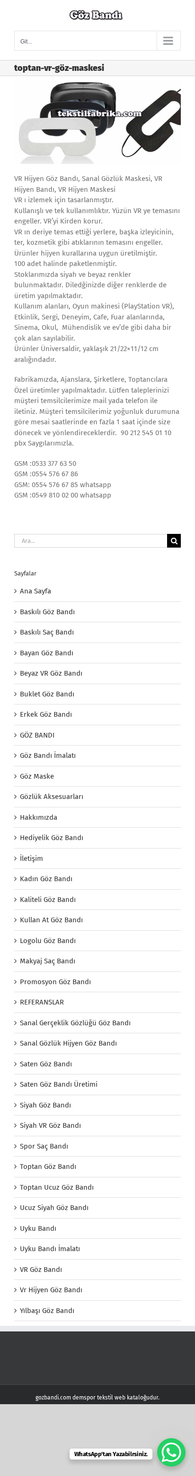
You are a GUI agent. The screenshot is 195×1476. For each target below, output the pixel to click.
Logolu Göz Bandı (48, 940)
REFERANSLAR (42, 1002)
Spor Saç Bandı (44, 1146)
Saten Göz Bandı (46, 1064)
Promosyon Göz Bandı (55, 982)
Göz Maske (37, 776)
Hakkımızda (38, 817)
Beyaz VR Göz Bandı (51, 673)
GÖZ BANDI (37, 735)
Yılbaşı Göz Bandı (47, 1310)
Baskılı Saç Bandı (47, 632)
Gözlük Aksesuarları (51, 796)
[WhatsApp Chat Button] (171, 1452)
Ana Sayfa (35, 591)
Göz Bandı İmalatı (48, 755)
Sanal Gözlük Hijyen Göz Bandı (68, 1043)
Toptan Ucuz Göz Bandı (57, 1187)
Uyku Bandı (38, 1228)
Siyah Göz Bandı (45, 1105)
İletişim (31, 858)
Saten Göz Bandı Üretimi (59, 1084)
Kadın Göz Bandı (46, 879)
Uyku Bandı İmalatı (50, 1248)
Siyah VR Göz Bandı (50, 1125)
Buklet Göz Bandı (47, 694)
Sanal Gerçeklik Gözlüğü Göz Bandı (75, 1023)
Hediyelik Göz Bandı (51, 837)
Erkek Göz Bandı (46, 714)
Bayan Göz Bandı (46, 653)
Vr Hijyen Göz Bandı (51, 1290)
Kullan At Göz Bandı (51, 920)
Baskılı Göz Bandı (47, 612)
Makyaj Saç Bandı (47, 961)
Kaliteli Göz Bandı (48, 899)
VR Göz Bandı (41, 1269)
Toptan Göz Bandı (48, 1166)
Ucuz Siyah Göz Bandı (54, 1207)
